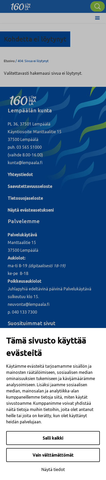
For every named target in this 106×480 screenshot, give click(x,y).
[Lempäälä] (20, 5)
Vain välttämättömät (53, 455)
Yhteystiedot (20, 174)
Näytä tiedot (53, 469)
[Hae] (97, 6)
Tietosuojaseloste (25, 198)
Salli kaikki (53, 438)
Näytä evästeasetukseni (31, 210)
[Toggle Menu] (97, 18)
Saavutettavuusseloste (30, 186)
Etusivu (9, 61)
